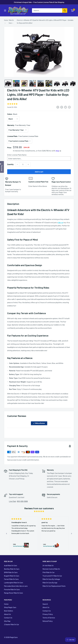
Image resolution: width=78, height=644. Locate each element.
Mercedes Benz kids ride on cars (16, 586)
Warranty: (18, 125)
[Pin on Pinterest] (61, 107)
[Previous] (6, 533)
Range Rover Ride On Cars (13, 593)
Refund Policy (48, 621)
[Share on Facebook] (57, 107)
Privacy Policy (48, 614)
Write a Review (41, 423)
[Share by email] (69, 107)
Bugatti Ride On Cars (11, 576)
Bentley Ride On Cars (11, 569)
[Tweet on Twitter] (65, 107)
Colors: (12, 114)
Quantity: (10, 164)
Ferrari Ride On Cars (11, 579)
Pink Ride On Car (49, 572)
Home (6, 20)
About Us (7, 614)
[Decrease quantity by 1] (17, 164)
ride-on (60, 222)
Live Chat (12, 501)
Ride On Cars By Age (50, 583)
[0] (72, 10)
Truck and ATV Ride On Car (52, 576)
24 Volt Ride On (48, 565)
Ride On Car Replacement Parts (54, 586)
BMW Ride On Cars (10, 572)
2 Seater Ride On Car (11, 624)
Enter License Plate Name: (17, 155)
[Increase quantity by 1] (28, 164)
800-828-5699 (22, 501)
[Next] (71, 533)
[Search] (64, 10)
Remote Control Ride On (51, 569)
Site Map (7, 621)
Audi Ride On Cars (10, 565)
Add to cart (39, 172)
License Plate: (22, 136)
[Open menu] (5, 10)
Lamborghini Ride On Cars (13, 583)
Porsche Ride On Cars (12, 589)
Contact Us (8, 618)
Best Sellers (8, 611)
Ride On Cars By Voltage (51, 579)
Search (45, 604)
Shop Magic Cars (10, 607)
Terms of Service (49, 618)
